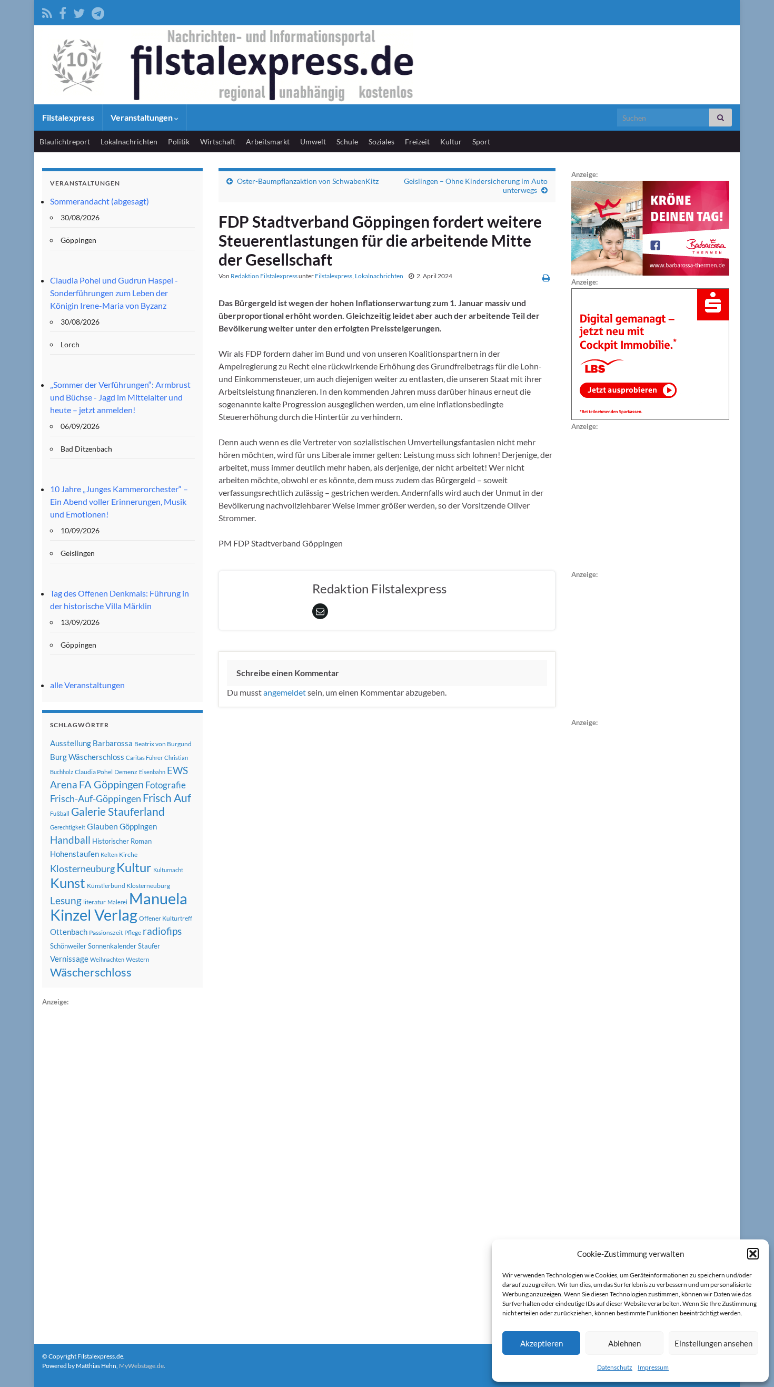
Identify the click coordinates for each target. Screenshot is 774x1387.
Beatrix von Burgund (163, 744)
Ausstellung (70, 743)
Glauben (102, 826)
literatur (94, 902)
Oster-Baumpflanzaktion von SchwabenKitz (308, 181)
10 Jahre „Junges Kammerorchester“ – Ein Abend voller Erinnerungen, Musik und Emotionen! (119, 501)
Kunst (67, 882)
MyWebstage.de (141, 1366)
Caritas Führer (144, 757)
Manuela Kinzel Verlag (118, 906)
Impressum (653, 1367)
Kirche (128, 854)
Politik (179, 141)
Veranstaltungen (142, 117)
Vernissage (69, 958)
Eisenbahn (152, 771)
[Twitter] (79, 11)
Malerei (117, 901)
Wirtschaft (217, 141)
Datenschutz (614, 1367)
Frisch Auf (167, 798)
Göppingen (138, 826)
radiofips (162, 931)
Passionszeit (106, 932)
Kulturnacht (168, 869)
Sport (481, 141)
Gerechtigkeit (67, 827)
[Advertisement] (121, 1166)
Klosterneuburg (82, 868)
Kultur (451, 141)
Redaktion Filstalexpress (264, 276)
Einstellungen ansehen (713, 1343)
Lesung (66, 900)
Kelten (109, 854)
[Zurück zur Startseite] (387, 64)
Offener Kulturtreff (165, 918)
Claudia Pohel (94, 772)
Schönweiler (68, 946)
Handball (70, 840)
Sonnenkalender (112, 946)
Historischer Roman (122, 841)
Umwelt (313, 141)
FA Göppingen (111, 784)
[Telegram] (98, 11)
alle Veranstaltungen (87, 685)
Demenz (125, 772)
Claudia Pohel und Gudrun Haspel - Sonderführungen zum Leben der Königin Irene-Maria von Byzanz (114, 292)
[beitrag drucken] (546, 277)
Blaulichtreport (64, 141)
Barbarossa (113, 743)
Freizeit (417, 141)
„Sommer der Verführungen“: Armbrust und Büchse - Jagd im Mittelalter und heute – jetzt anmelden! (120, 397)
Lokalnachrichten (129, 141)
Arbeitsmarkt (268, 141)
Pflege (132, 932)
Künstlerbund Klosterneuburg (128, 886)
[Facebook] (62, 11)
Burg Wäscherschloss (87, 757)
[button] (753, 1253)
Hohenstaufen (74, 853)
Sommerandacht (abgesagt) (99, 201)
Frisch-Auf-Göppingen (95, 798)
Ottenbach (68, 931)
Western (138, 959)
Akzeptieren (541, 1343)
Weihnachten (107, 959)
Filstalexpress (68, 117)
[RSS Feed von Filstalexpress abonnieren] (47, 11)
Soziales (381, 141)
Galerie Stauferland (118, 811)
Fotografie (165, 784)
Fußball (60, 813)
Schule (347, 141)
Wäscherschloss (91, 972)
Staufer (149, 946)
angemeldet (284, 692)
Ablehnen (624, 1343)
